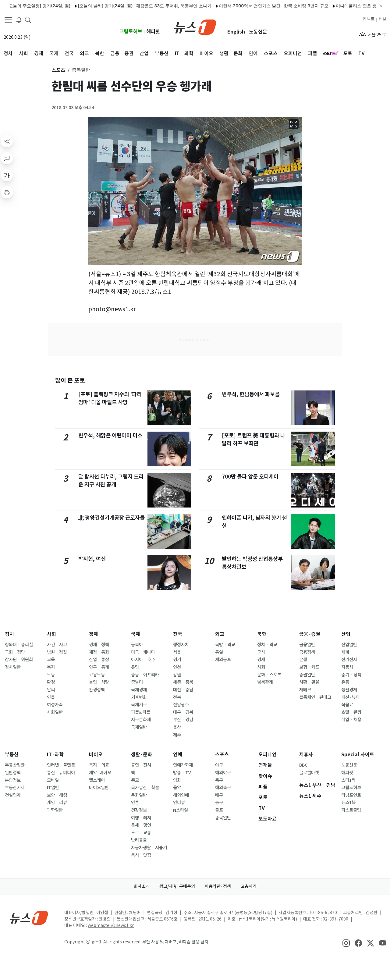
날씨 (51, 690)
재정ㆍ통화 (99, 652)
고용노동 (97, 675)
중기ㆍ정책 (351, 675)
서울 (177, 652)
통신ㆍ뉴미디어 (61, 772)
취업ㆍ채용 (351, 719)
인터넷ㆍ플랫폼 (61, 765)
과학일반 (55, 810)
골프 (219, 810)
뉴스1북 (348, 802)
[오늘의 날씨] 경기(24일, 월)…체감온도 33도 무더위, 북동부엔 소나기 (129, 5)
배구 (219, 795)
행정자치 (181, 644)
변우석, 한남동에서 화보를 (251, 394)
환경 (51, 682)
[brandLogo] (195, 26)
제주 (177, 735)
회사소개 (142, 886)
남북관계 (265, 682)
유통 (345, 682)
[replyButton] (7, 158)
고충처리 (249, 886)
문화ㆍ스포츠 (269, 675)
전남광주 (181, 704)
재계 (345, 652)
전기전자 (349, 659)
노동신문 (258, 32)
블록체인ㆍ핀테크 (315, 697)
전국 (177, 634)
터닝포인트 (351, 795)
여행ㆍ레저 (141, 818)
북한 (261, 634)
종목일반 (223, 818)
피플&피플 (140, 712)
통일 (219, 652)
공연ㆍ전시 (141, 765)
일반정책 (13, 772)
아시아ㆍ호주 (143, 659)
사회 (51, 634)
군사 (261, 652)
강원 (177, 675)
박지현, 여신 (92, 558)
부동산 (12, 754)
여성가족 (55, 704)
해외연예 (181, 795)
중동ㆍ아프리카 (145, 675)
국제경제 (139, 690)
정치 (9, 634)
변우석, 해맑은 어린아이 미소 (110, 435)
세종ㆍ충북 (183, 682)
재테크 (305, 690)
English (236, 32)
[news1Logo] (29, 918)
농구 (219, 802)
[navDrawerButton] (8, 20)
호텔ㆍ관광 (351, 712)
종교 (135, 780)
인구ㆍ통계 (99, 667)
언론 (135, 802)
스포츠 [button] (58, 70)
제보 (382, 19)
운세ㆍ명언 (141, 825)
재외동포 (223, 659)
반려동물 (139, 840)
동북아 (137, 644)
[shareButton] (7, 141)
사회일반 (55, 712)
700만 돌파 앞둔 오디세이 (250, 476)
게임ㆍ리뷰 (57, 802)
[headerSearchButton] (28, 19)
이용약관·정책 (218, 886)
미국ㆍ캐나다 (143, 652)
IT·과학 (55, 754)
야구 (219, 765)
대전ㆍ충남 (183, 690)
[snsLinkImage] (346, 942)
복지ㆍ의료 (99, 765)
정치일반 (13, 667)
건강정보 (139, 810)
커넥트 (368, 19)
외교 (219, 634)
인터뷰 (179, 802)
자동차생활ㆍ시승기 (149, 847)
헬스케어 (97, 780)
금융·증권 (309, 634)
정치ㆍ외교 (267, 644)
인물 (51, 697)
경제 (93, 634)
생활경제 (349, 690)
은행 (303, 659)
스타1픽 (348, 780)
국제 (135, 634)
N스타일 (180, 810)
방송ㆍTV (182, 772)
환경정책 (97, 690)
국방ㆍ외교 (225, 644)
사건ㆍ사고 (57, 644)
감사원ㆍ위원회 (19, 659)
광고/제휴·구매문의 (177, 886)
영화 (177, 780)
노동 (51, 675)
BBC (303, 765)
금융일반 (307, 644)
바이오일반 (99, 787)
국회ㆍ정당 (15, 652)
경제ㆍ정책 (99, 644)
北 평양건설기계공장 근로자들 (111, 517)
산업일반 (349, 644)
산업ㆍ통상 (99, 659)
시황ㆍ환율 (309, 682)
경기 (177, 659)
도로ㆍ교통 (141, 832)
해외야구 (223, 772)
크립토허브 (130, 31)
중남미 (137, 682)
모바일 (53, 780)
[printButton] (7, 192)
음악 (177, 787)
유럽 (135, 667)
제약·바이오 (100, 772)
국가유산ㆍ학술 (145, 787)
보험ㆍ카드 (309, 667)
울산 (177, 727)
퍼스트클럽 (351, 810)
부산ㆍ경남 (183, 719)
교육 (51, 659)
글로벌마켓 (309, 772)
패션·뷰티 (350, 697)
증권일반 (307, 675)
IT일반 (53, 787)
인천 (177, 667)
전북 (177, 697)
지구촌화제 (141, 719)
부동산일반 (15, 765)
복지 (51, 667)
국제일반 (139, 727)
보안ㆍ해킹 (57, 795)
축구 (219, 780)
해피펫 (153, 31)
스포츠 (222, 754)
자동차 (347, 667)
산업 (345, 634)
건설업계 (13, 795)
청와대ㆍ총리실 (19, 644)
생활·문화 (141, 754)
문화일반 (139, 795)
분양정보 (13, 780)
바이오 (96, 754)
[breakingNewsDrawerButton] (19, 19)
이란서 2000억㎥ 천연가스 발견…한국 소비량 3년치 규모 (258, 5)
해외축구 (223, 787)
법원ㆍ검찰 (57, 652)
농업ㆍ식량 (99, 682)
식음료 (347, 704)
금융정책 (307, 652)
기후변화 (139, 697)
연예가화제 (183, 765)
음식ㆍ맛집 (141, 855)
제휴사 (306, 754)
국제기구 (139, 704)
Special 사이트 (357, 754)
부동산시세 (15, 787)
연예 (177, 754)
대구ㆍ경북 (183, 712)
